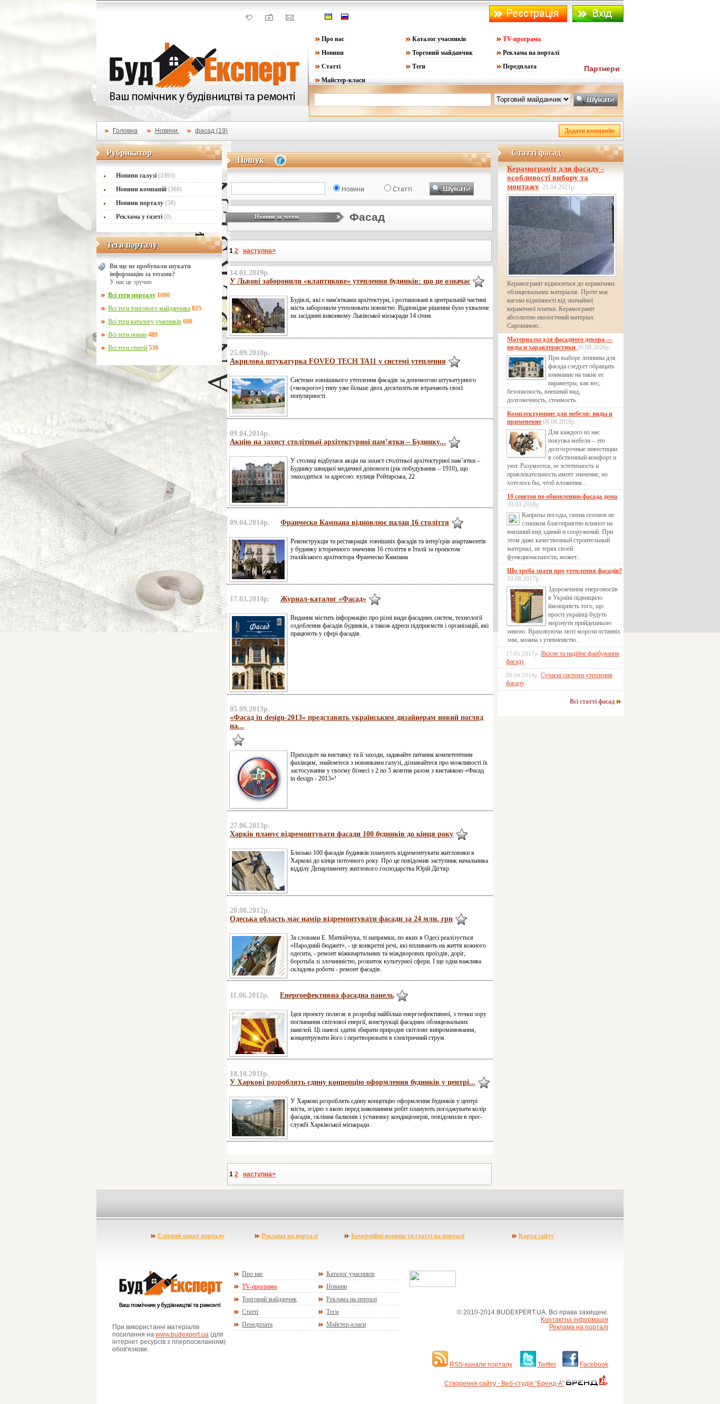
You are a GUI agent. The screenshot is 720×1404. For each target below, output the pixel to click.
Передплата (520, 66)
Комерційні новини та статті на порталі (407, 1236)
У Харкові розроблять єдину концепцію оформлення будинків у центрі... (352, 1082)
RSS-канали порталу (481, 1364)
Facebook (594, 1364)
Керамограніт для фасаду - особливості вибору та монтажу (555, 177)
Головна (125, 130)
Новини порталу (146, 203)
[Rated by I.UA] (433, 1285)
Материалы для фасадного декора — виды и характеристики (559, 343)
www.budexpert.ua (182, 1334)
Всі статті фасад (593, 701)
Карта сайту (536, 1236)
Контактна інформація (574, 1319)
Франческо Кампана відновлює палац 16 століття (364, 522)
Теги (418, 66)
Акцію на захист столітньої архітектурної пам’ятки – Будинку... (338, 442)
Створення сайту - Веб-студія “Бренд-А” (504, 1383)
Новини (333, 52)
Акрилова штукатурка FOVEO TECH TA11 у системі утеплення (338, 361)
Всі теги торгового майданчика (149, 308)
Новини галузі (145, 175)
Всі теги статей (127, 348)
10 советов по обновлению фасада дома (562, 496)
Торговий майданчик (442, 52)
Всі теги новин (127, 334)
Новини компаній (149, 189)
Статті (331, 66)
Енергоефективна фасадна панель (337, 995)
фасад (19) (211, 130)
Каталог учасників (439, 39)
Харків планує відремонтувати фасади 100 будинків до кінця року (341, 834)
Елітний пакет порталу (191, 1236)
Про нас (333, 39)
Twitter (547, 1364)
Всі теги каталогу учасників (144, 321)
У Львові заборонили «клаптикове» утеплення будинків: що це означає (350, 281)
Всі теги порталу (131, 295)
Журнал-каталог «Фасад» (323, 599)
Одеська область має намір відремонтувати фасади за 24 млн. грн (341, 919)
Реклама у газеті (143, 216)
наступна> (259, 251)
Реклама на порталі (531, 52)
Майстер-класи (343, 80)
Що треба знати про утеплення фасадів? (564, 570)
